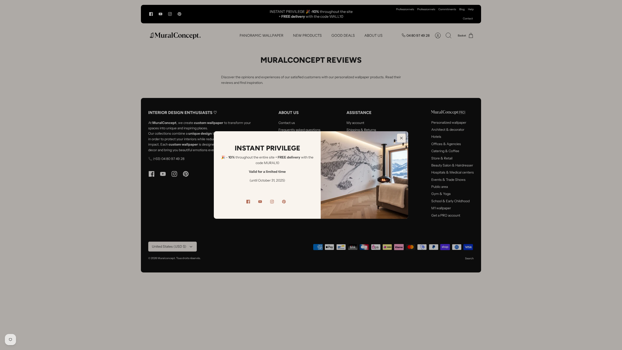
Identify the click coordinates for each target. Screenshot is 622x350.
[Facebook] (248, 201)
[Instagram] (272, 201)
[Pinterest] (284, 201)
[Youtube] (260, 201)
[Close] (401, 138)
